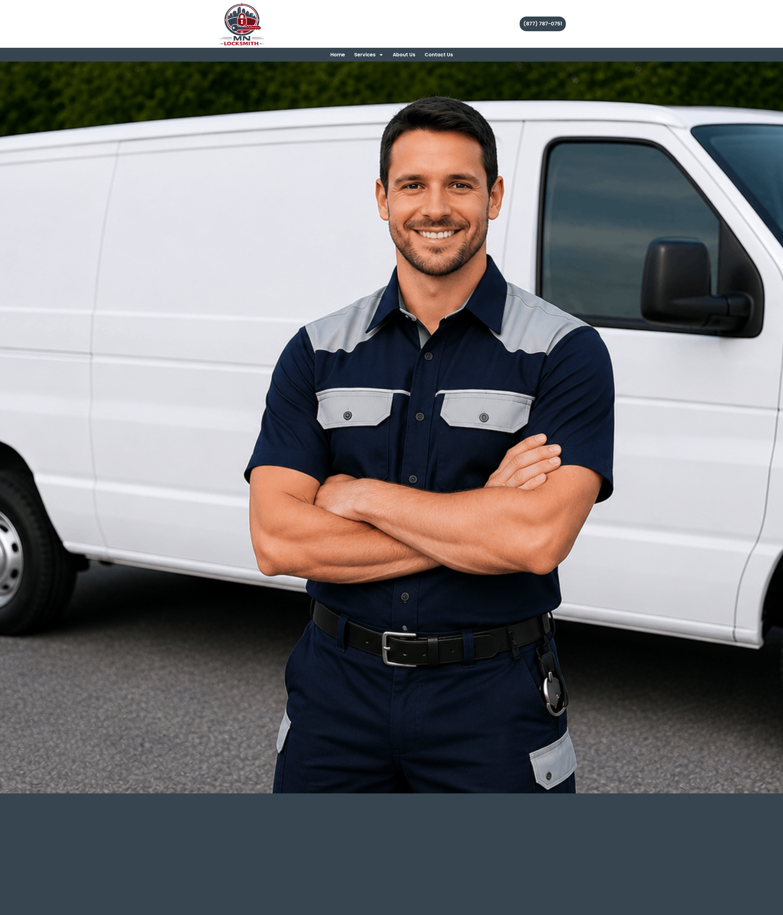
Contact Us (439, 54)
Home (337, 54)
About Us (404, 54)
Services (365, 54)
